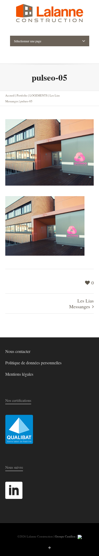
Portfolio (22, 95)
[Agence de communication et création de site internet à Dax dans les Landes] (80, 536)
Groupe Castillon (65, 536)
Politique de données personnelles (33, 362)
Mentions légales (19, 374)
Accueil (10, 95)
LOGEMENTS (39, 95)
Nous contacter (17, 351)
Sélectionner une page (27, 41)
